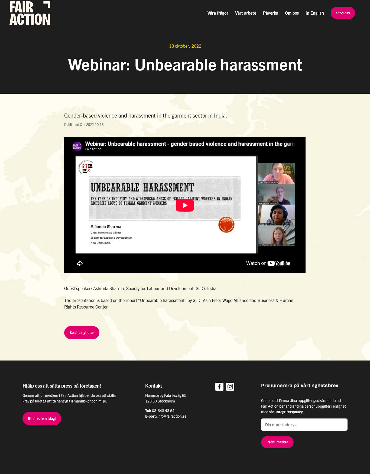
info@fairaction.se (172, 416)
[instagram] (230, 387)
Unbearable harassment (162, 300)
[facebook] (219, 387)
